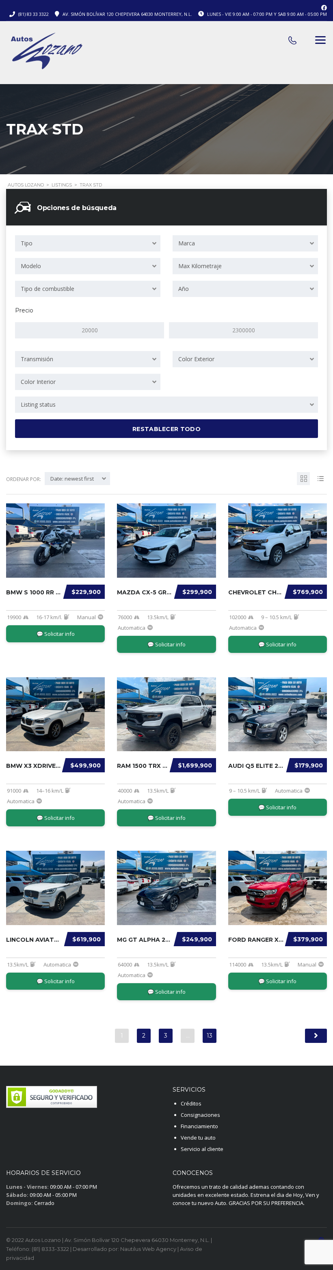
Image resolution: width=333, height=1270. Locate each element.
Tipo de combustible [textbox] (47, 289)
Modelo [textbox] (31, 266)
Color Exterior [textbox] (196, 359)
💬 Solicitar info (56, 633)
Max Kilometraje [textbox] (200, 266)
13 (209, 1035)
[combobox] (87, 243)
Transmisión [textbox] (37, 359)
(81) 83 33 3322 (33, 14)
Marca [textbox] (186, 243)
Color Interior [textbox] (38, 382)
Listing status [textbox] (38, 404)
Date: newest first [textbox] (72, 478)
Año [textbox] (183, 289)
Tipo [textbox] (26, 243)
